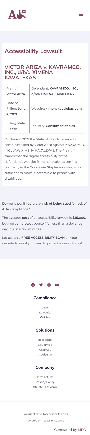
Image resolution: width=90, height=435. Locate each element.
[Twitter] (41, 285)
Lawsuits (45, 312)
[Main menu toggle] (81, 15)
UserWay (45, 349)
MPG (82, 430)
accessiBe (45, 339)
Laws (45, 307)
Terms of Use (45, 377)
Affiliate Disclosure (45, 387)
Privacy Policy (45, 382)
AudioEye (45, 354)
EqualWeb (45, 344)
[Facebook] (33, 285)
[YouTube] (57, 285)
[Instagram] (49, 285)
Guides (45, 317)
